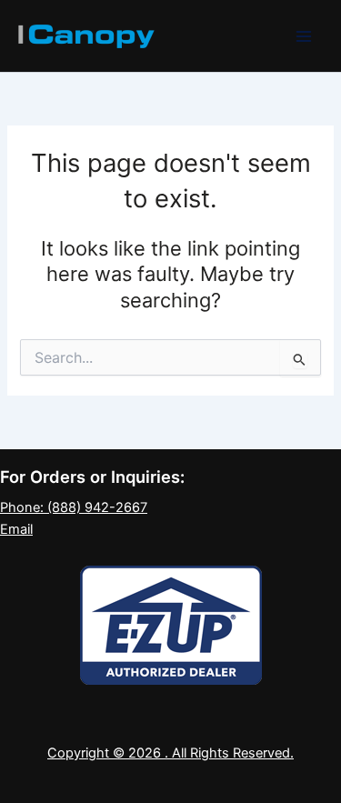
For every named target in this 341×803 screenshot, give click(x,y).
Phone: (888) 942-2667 (73, 507)
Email (16, 529)
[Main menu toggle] (304, 36)
